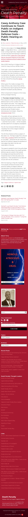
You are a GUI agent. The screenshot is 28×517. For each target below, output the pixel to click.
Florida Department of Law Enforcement (11, 456)
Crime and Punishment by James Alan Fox (11, 383)
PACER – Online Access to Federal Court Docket (13, 469)
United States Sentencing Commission (11, 488)
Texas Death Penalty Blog (7, 428)
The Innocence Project (7, 476)
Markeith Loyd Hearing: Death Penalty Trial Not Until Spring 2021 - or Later (13, 199)
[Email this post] (5, 186)
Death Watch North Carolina (8, 391)
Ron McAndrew (5, 415)
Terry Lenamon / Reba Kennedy (11, 43)
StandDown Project (6, 423)
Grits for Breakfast (5, 399)
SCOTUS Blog (4, 418)
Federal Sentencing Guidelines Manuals (11, 451)
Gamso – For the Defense (7, 394)
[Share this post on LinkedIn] (12, 186)
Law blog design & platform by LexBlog (13, 514)
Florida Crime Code (6, 454)
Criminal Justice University (7, 438)
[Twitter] (7, 320)
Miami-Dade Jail (5, 463)
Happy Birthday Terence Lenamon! (10, 357)
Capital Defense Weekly (7, 381)
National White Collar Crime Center (10, 466)
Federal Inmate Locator (7, 449)
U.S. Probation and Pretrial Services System (12, 482)
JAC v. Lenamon (9, 137)
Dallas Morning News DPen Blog (9, 386)
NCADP (3, 410)
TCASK (2, 426)
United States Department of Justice (10, 485)
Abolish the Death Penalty (7, 378)
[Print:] (2, 186)
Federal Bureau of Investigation (9, 443)
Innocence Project (5, 404)
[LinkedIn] (4, 320)
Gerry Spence (4, 396)
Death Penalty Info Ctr (6, 389)
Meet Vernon (4, 407)
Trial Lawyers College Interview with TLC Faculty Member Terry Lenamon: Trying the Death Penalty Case (13, 217)
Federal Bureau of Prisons (7, 446)
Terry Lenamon (14, 229)
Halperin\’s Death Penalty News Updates (11, 402)
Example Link (4, 441)
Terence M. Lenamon (7, 238)
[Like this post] (10, 186)
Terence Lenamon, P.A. (21, 2)
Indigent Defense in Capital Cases (14, 45)
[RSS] (2, 320)
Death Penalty (14, 13)
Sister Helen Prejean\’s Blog (8, 420)
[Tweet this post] (7, 186)
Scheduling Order (6, 113)
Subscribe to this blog (8, 322)
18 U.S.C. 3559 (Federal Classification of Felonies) (13, 435)
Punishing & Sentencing (7, 412)
